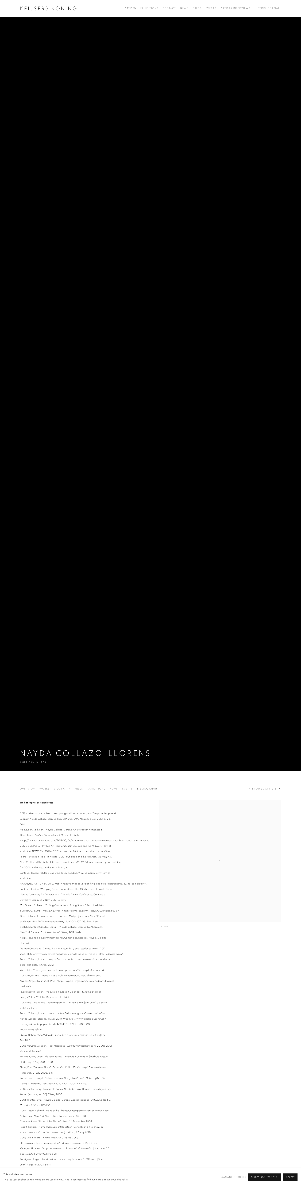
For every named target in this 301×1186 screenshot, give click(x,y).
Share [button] (166, 926)
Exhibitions (149, 8)
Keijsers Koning (49, 8)
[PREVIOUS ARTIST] (249, 788)
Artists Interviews (235, 8)
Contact (169, 8)
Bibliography (147, 789)
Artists (130, 8)
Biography (62, 789)
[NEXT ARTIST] (279, 788)
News (184, 8)
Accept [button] (290, 1177)
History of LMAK (267, 8)
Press (197, 8)
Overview (27, 789)
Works (44, 789)
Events (211, 8)
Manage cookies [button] (233, 1177)
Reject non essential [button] (265, 1177)
